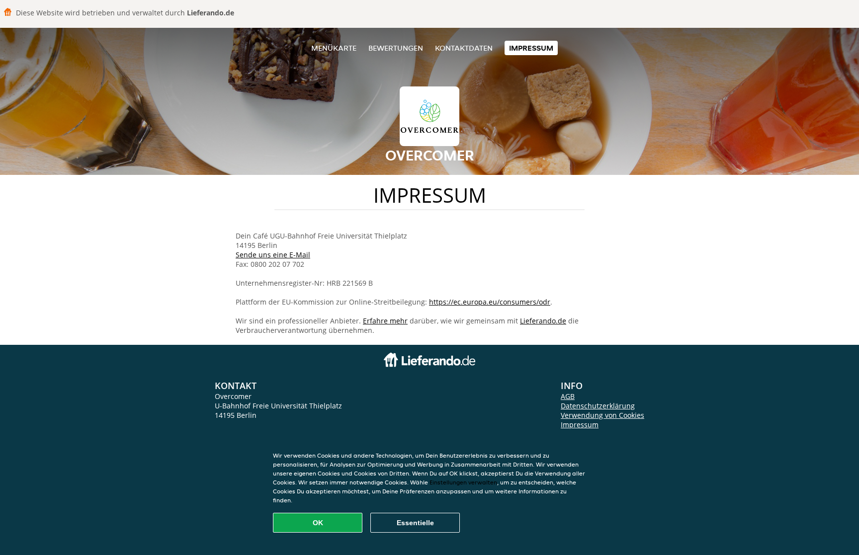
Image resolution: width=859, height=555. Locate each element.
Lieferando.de (543, 320)
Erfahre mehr (385, 320)
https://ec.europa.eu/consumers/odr (489, 302)
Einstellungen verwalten (463, 482)
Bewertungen (395, 48)
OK (318, 523)
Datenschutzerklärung (598, 405)
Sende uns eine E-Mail (273, 254)
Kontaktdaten (464, 48)
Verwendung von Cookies (602, 415)
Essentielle (415, 523)
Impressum (531, 48)
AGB (568, 396)
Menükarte (333, 48)
